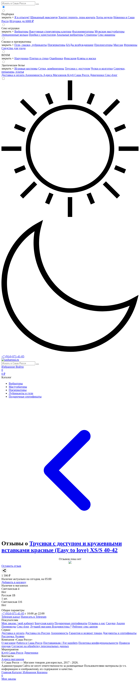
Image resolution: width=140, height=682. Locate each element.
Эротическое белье (13, 65)
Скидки (111, 623)
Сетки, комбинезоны (51, 68)
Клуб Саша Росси (78, 75)
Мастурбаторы (18, 386)
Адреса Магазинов (55, 75)
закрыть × (7, 17)
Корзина (24, 674)
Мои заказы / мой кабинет (17, 623)
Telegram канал (10, 616)
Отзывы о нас (96, 623)
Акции (120, 623)
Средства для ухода (13, 48)
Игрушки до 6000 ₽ (21, 21)
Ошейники (56, 58)
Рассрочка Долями (12, 636)
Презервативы (56, 44)
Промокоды (8, 626)
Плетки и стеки (39, 58)
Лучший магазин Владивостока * (51, 626)
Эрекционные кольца (14, 34)
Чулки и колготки (102, 68)
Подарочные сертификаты (25, 396)
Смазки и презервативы (16, 41)
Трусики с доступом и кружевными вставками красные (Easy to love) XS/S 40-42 (61, 546)
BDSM (5, 55)
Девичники (97, 75)
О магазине (8, 642)
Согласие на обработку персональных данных (40, 646)
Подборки (7, 14)
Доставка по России (37, 633)
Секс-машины (106, 34)
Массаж (118, 44)
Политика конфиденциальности (98, 642)
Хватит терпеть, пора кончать (76, 17)
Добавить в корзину (13, 582)
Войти (20, 366)
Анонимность (34, 75)
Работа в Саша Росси (29, 642)
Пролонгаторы (103, 44)
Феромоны (130, 44)
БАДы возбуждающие (80, 44)
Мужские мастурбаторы (110, 31)
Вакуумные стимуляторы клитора (50, 31)
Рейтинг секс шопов (85, 626)
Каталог (17, 672)
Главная (6, 672)
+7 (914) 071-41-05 (12, 356)
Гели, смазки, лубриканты (30, 44)
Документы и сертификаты (120, 633)
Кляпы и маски (86, 58)
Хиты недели (104, 17)
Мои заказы (8, 678)
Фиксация (70, 58)
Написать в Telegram (33, 616)
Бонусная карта (44, 623)
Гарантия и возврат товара (85, 633)
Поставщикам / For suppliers (60, 642)
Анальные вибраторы (70, 34)
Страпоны (90, 34)
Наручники (21, 58)
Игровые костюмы (26, 68)
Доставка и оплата (13, 75)
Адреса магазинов (12, 659)
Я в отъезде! (22, 17)
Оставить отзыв (11, 565)
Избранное (8, 366)
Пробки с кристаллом (42, 34)
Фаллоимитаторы (83, 31)
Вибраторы (21, 31)
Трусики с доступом (77, 68)
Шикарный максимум (44, 17)
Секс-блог (111, 75)
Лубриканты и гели (21, 393)
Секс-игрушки (10, 28)
